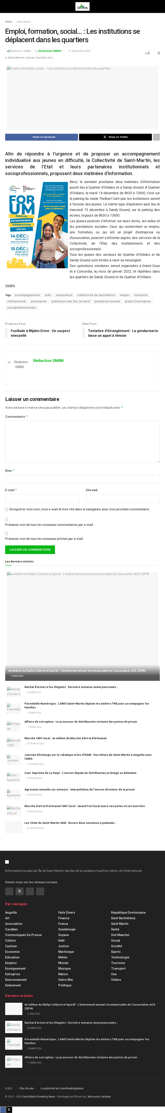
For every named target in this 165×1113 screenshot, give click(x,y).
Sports (116, 951)
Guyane (63, 935)
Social (30, 57)
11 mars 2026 (33, 727)
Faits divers (66, 912)
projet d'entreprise (138, 301)
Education (12, 957)
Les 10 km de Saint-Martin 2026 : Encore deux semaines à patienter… (70, 822)
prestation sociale (107, 301)
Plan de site (27, 1088)
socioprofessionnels (21, 307)
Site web (92, 490)
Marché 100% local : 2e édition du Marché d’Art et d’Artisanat (65, 738)
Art (7, 918)
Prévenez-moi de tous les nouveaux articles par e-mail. (44, 538)
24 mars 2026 (33, 692)
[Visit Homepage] (82, 6)
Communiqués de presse (23, 935)
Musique (64, 968)
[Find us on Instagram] (30, 891)
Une (50, 57)
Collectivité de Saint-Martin (96, 295)
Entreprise (12, 974)
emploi (124, 295)
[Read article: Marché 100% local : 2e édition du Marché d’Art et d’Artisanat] (13, 742)
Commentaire (16, 416)
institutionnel (16, 301)
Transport (118, 968)
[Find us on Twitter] (19, 891)
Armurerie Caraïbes (99, 1096)
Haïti (61, 940)
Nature (63, 974)
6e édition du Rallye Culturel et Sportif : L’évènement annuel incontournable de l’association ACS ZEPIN (76, 670)
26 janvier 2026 (35, 828)
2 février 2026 (34, 811)
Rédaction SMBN (49, 51)
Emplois (11, 963)
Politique (64, 985)
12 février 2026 (35, 764)
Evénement (13, 985)
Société (41, 57)
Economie (12, 951)
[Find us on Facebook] (9, 891)
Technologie (120, 957)
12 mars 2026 (33, 713)
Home (8, 21)
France (63, 923)
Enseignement (15, 968)
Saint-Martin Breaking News (39, 1096)
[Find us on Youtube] (40, 891)
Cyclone (11, 946)
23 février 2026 (35, 743)
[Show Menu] (7, 6)
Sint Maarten (120, 935)
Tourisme (118, 963)
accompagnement (27, 295)
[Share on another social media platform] (156, 137)
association (64, 295)
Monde (63, 963)
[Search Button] (158, 6)
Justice (63, 946)
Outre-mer (65, 979)
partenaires (39, 301)
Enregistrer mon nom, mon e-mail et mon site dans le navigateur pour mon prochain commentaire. (79, 509)
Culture (10, 940)
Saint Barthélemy (123, 918)
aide (48, 295)
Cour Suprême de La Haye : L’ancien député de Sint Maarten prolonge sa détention (80, 773)
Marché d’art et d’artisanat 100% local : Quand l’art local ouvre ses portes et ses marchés (84, 806)
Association (13, 923)
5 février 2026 (34, 778)
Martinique (66, 951)
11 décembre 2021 (79, 51)
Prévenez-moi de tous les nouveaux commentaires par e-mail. (49, 524)
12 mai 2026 (16, 676)
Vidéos (116, 979)
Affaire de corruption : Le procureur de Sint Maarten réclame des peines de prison (80, 721)
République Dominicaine (128, 912)
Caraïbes (11, 929)
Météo (62, 957)
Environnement (16, 979)
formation (141, 295)
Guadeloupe (66, 929)
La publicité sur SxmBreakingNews (62, 1088)
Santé (115, 929)
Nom (10, 471)
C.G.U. (9, 1088)
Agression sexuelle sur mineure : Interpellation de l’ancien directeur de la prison (79, 789)
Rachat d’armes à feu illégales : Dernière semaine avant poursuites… (71, 687)
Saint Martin (24, 21)
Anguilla (11, 912)
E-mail (11, 490)
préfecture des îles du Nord (71, 301)
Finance (63, 918)
